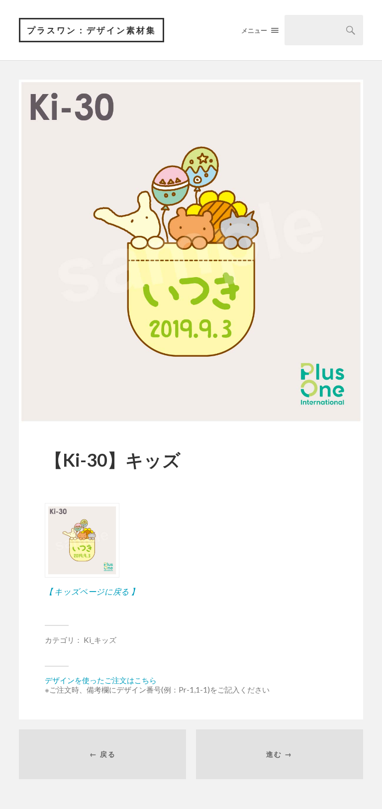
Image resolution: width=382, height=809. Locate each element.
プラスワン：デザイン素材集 (91, 30)
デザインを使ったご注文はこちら (101, 680)
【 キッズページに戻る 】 (92, 591)
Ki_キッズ (100, 639)
